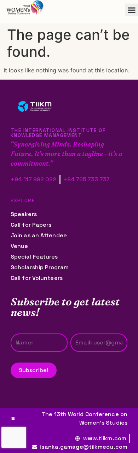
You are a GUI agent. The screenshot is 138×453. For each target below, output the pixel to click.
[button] (131, 10)
